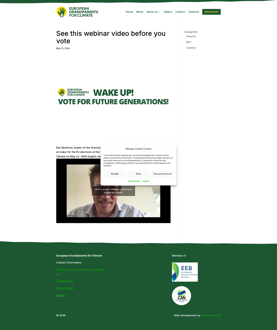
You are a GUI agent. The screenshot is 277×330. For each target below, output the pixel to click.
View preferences (162, 174)
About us (152, 11)
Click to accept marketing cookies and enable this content (113, 191)
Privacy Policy (134, 181)
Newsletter (211, 11)
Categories (191, 31)
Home (129, 11)
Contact (180, 11)
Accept (114, 174)
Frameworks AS (211, 315)
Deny (138, 174)
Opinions (193, 11)
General (191, 36)
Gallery (168, 11)
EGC (188, 42)
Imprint (146, 181)
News (139, 11)
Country (191, 47)
